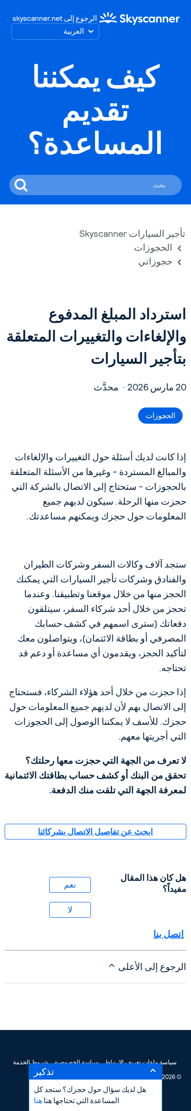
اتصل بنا (168, 933)
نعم (70, 884)
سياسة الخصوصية (76, 1062)
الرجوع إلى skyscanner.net (55, 18)
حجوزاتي (155, 261)
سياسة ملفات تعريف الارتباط (141, 1062)
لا (70, 909)
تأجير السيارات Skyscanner (132, 233)
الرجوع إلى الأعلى (151, 966)
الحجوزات (153, 247)
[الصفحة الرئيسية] (139, 18)
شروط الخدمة (30, 1062)
